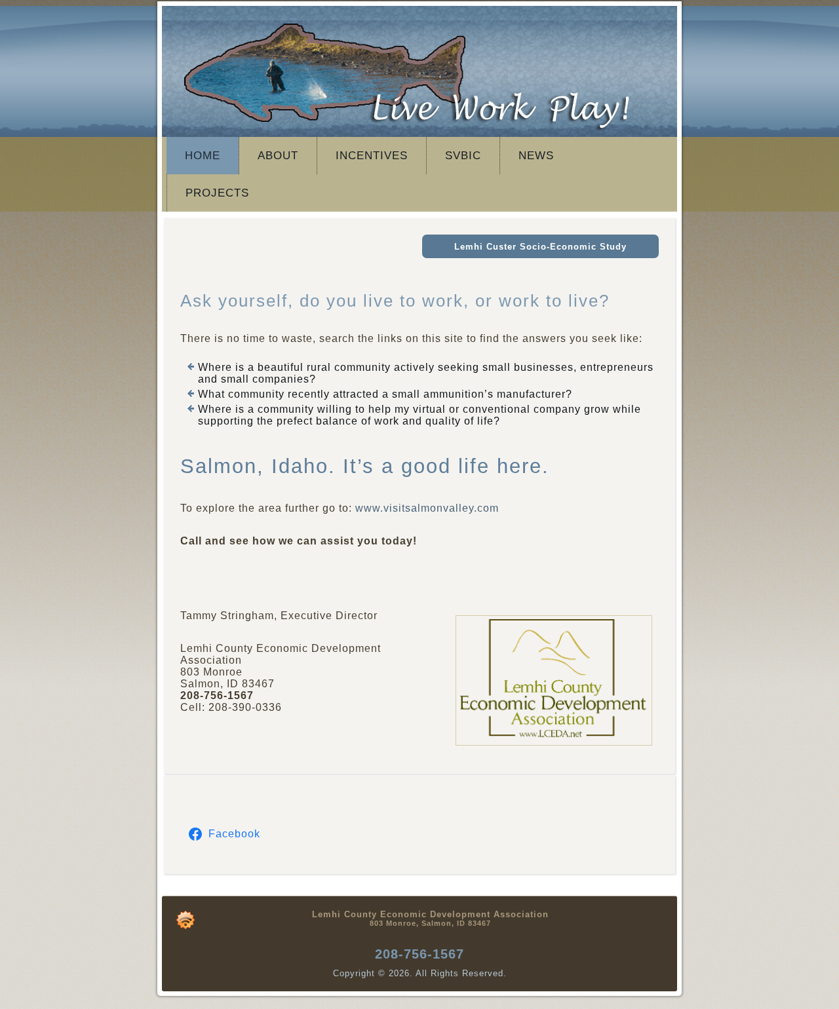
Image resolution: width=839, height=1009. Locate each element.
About (278, 155)
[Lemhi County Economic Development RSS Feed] (185, 919)
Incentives (372, 155)
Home (202, 155)
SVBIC (463, 155)
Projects (217, 193)
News (536, 155)
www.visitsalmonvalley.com (427, 508)
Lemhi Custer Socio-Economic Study (540, 247)
